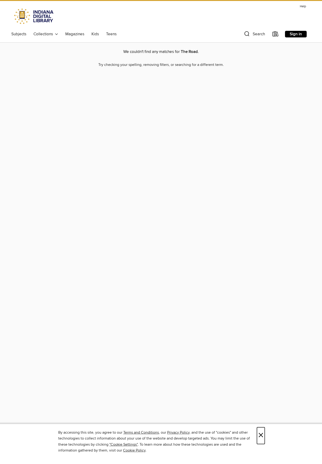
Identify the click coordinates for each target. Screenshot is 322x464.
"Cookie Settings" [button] (123, 444)
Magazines (74, 34)
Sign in (296, 34)
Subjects (18, 34)
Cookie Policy (134, 450)
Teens (111, 34)
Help (303, 6)
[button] (254, 35)
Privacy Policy (178, 432)
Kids (95, 34)
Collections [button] (44, 34)
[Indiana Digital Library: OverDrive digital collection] (34, 16)
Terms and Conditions (141, 432)
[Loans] (275, 35)
